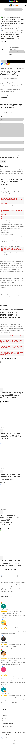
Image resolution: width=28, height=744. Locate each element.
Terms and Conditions (8, 723)
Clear (10, 54)
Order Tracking (6, 713)
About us (4, 715)
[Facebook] (10, 1)
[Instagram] (14, 1)
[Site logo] (13, 5)
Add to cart (12, 61)
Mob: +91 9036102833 (7, 596)
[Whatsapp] (12, 1)
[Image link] (9, 578)
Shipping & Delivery (7, 726)
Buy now (21, 61)
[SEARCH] (21, 9)
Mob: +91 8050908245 (7, 594)
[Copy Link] (17, 1)
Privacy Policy (6, 721)
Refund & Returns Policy (8, 729)
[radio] (17, 46)
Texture (4, 50)
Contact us (5, 718)
